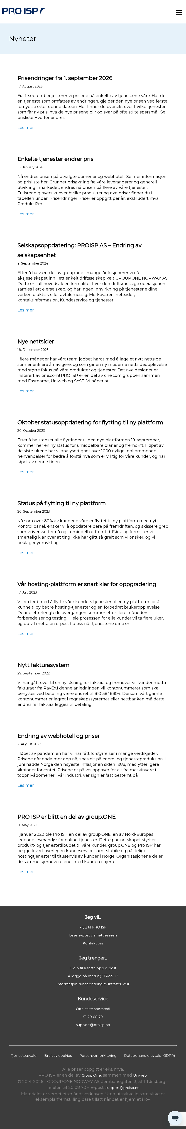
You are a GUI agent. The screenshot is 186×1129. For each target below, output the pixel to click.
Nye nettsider (35, 341)
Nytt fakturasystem (43, 665)
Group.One (91, 1075)
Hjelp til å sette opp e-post (93, 968)
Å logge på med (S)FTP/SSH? (93, 976)
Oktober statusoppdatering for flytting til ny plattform (90, 422)
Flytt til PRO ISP (93, 927)
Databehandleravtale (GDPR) (149, 1055)
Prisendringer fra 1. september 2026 (64, 78)
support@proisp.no (93, 1025)
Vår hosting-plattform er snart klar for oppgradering (86, 584)
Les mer (25, 127)
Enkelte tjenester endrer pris (55, 159)
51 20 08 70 (93, 1017)
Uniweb (140, 1075)
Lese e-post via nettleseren (93, 935)
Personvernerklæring (97, 1055)
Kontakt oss (93, 943)
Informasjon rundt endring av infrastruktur (92, 984)
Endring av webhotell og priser (58, 736)
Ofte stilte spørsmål (93, 1009)
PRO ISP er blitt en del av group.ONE (67, 816)
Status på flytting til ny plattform (61, 503)
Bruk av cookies (58, 1055)
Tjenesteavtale (23, 1055)
